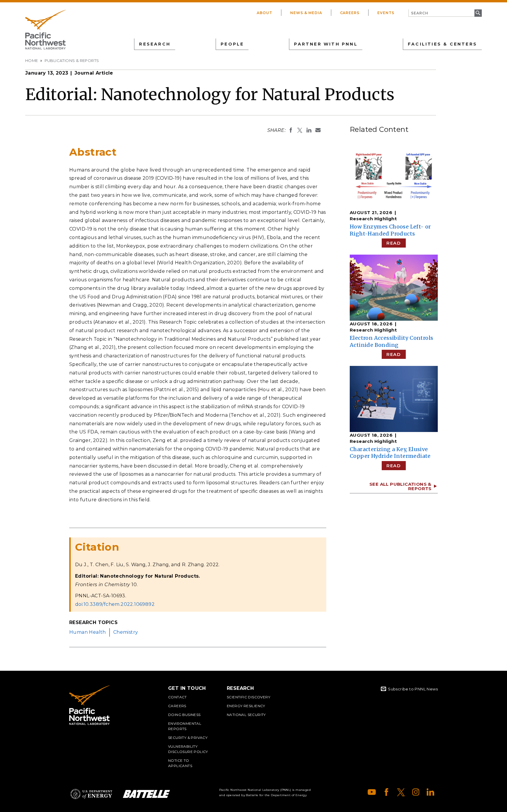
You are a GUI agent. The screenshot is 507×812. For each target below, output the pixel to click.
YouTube (372, 792)
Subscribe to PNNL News (413, 689)
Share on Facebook (291, 130)
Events (385, 13)
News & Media (306, 13)
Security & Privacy (187, 737)
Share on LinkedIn (309, 130)
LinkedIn (430, 792)
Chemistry (125, 632)
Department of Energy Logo (91, 794)
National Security (246, 714)
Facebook (386, 792)
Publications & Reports (72, 60)
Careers (350, 13)
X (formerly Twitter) (401, 792)
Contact (177, 697)
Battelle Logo (146, 794)
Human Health (87, 632)
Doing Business (184, 714)
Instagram (416, 792)
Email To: (318, 130)
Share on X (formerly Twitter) (300, 130)
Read (393, 243)
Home (31, 60)
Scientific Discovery (248, 697)
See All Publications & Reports (400, 486)
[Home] (45, 29)
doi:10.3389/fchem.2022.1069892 (115, 604)
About (264, 13)
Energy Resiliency (246, 706)
